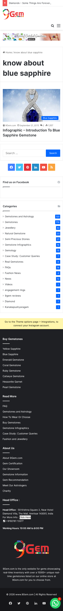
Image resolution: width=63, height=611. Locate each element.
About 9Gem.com (12, 458)
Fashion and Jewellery (15, 439)
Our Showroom (11, 468)
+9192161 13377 (14, 521)
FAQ (5, 406)
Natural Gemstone (15, 233)
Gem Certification (12, 463)
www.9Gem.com (24, 594)
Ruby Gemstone (12, 370)
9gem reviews (13, 295)
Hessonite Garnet (12, 381)
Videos (8, 284)
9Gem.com (10, 125)
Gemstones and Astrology (19, 216)
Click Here (25, 517)
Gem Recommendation (15, 479)
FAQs (8, 267)
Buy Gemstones (11, 422)
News (8, 278)
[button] (55, 603)
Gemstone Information (15, 474)
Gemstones (11, 222)
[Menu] (58, 25)
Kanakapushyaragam (17, 307)
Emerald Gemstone (13, 359)
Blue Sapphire (10, 354)
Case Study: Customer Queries (22, 256)
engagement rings (15, 290)
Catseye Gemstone (13, 376)
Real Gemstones (14, 261)
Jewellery (10, 227)
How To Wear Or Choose (16, 417)
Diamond (10, 301)
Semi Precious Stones (17, 239)
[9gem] (13, 14)
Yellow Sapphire (11, 348)
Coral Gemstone (12, 365)
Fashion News (13, 273)
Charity (7, 490)
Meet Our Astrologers (15, 485)
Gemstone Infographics (18, 244)
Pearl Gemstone (12, 387)
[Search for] (52, 25)
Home (8, 52)
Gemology (10, 250)
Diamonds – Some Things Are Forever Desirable (35, 3)
